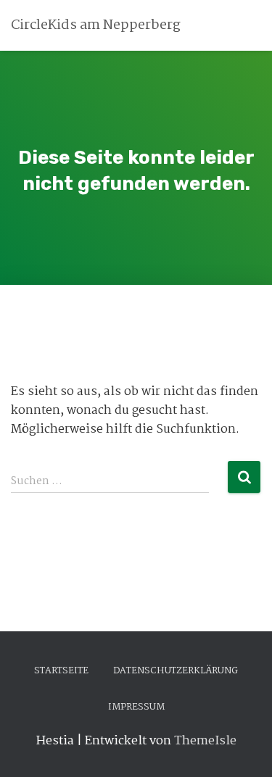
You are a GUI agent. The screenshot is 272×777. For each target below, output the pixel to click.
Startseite (61, 670)
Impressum (136, 707)
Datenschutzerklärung (175, 670)
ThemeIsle (205, 741)
